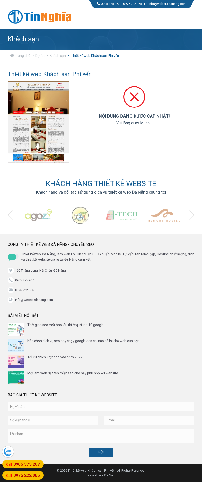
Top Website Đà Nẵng (101, 475)
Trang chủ (22, 56)
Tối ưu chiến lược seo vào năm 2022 (55, 357)
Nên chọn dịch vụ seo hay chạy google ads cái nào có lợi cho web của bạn (83, 341)
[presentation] (10, 215)
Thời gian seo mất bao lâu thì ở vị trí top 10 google (65, 325)
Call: (23, 464)
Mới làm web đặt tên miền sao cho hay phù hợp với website (72, 373)
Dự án (40, 56)
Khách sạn (58, 56)
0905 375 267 (110, 4)
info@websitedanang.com (167, 4)
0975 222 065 (132, 4)
